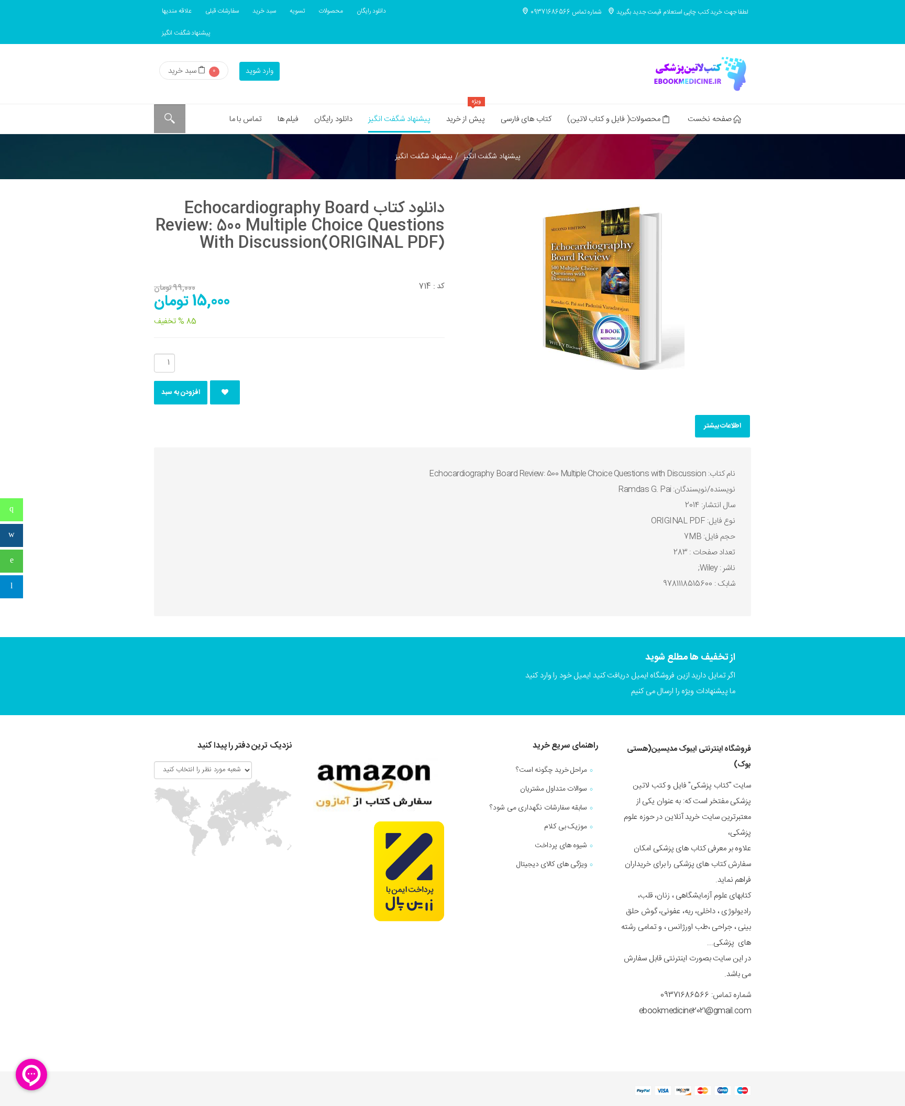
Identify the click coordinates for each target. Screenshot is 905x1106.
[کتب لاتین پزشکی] (698, 73)
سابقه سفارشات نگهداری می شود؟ (538, 808)
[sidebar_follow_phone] (11, 509)
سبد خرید (264, 11)
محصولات (330, 11)
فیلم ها (288, 119)
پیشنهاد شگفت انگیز (186, 33)
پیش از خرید (465, 115)
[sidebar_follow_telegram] (11, 586)
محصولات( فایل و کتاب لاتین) (613, 119)
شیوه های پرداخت (561, 845)
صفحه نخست (710, 119)
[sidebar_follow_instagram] (11, 535)
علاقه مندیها (177, 11)
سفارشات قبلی (222, 11)
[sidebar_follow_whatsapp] (11, 561)
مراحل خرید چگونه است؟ (552, 770)
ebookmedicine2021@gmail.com (695, 1010)
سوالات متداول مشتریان (553, 789)
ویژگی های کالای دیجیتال (552, 864)
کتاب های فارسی (526, 119)
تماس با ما (245, 119)
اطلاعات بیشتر (723, 426)
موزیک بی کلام (565, 826)
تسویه (297, 11)
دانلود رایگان (372, 11)
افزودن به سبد (180, 392)
